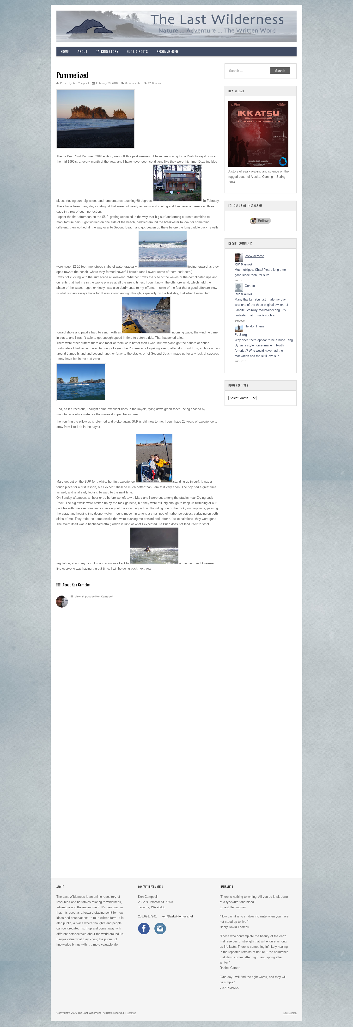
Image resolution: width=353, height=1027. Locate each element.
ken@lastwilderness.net (177, 916)
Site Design (290, 1012)
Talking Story (107, 51)
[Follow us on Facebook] (144, 933)
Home (65, 51)
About (83, 51)
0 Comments (132, 83)
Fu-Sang (241, 335)
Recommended (167, 51)
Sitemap (131, 1012)
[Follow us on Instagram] (160, 933)
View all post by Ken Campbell (93, 596)
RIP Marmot (243, 264)
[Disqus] (138, 681)
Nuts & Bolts (137, 51)
